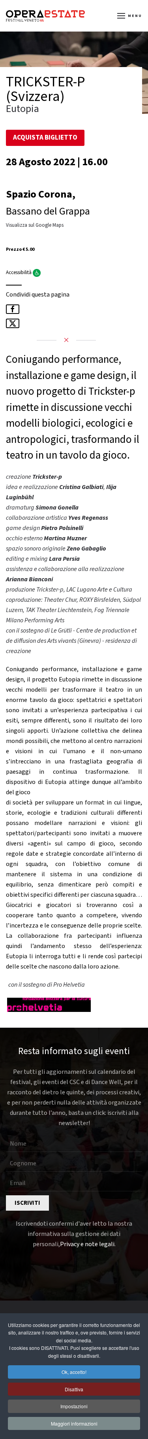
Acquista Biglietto (45, 137)
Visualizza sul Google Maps (35, 225)
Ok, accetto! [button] (74, 1371)
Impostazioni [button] (74, 1406)
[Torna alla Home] (45, 16)
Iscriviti (27, 1203)
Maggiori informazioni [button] (74, 1423)
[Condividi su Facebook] (12, 309)
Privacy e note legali (87, 1244)
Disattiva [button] (74, 1389)
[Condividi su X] (12, 323)
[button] (129, 16)
